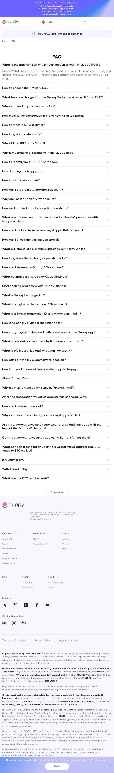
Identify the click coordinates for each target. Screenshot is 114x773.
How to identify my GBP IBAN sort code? (30, 162)
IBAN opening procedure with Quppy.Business (34, 286)
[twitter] (15, 604)
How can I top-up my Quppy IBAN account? (33, 267)
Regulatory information (40, 519)
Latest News (27, 582)
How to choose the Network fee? (25, 88)
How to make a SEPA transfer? (23, 125)
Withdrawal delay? (15, 469)
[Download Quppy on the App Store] (4, 623)
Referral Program (9, 558)
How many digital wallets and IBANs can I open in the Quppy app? (49, 332)
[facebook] (36, 604)
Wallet (5, 544)
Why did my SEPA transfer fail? (23, 143)
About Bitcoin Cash (15, 378)
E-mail (51, 587)
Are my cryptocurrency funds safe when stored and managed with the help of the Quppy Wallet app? (52, 426)
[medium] (47, 604)
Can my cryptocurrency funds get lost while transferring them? (46, 437)
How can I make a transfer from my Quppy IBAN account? (42, 230)
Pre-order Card (9, 549)
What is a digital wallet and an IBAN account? (34, 304)
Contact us (57, 492)
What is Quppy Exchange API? (23, 295)
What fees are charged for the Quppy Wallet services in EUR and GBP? (52, 97)
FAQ (4, 577)
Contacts (66, 544)
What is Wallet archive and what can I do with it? (37, 350)
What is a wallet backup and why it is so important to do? (43, 341)
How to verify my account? (21, 180)
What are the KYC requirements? (25, 478)
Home (5, 41)
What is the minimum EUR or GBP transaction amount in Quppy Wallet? (52, 64)
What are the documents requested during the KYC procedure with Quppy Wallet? (50, 219)
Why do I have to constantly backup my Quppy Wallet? (41, 415)
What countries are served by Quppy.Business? (35, 276)
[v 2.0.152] (23, 623)
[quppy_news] (4, 604)
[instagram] (26, 604)
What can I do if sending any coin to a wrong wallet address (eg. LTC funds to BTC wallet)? (51, 448)
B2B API (36, 539)
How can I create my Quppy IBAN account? (32, 189)
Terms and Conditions (14, 640)
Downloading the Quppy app (22, 171)
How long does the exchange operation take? (34, 258)
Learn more (101, 760)
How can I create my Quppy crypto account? (34, 360)
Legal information (67, 640)
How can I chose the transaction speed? (30, 239)
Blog (64, 549)
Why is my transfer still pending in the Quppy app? (37, 152)
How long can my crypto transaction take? (32, 323)
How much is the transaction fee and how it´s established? (43, 115)
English (50, 22)
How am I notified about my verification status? (35, 208)
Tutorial (5, 553)
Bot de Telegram (56, 582)
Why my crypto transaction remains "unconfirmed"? (38, 387)
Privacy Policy (42, 640)
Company (66, 539)
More (68, 14)
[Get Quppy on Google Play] (14, 623)
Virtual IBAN (7, 539)
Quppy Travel (28, 587)
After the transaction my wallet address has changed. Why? (44, 397)
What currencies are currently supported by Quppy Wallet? (44, 249)
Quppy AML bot (8, 563)
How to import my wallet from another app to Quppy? (40, 369)
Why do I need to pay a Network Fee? (29, 106)
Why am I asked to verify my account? (29, 199)
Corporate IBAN (40, 544)
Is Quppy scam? (13, 460)
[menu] (110, 22)
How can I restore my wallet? (22, 406)
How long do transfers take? (22, 134)
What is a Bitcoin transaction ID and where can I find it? (41, 313)
